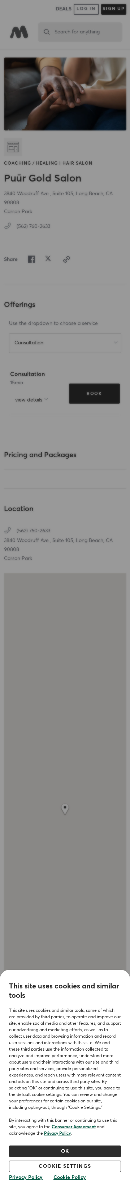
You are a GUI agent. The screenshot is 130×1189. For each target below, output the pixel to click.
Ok (65, 1151)
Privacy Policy (57, 1133)
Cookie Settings (65, 1166)
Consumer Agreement (74, 1127)
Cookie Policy (69, 1177)
